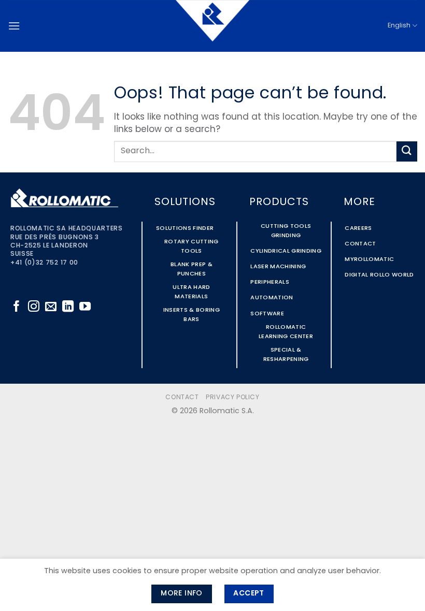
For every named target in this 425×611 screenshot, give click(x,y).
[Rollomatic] (212, 26)
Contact (182, 398)
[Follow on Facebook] (16, 307)
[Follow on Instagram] (33, 307)
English (399, 25)
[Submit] (406, 151)
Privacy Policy (233, 398)
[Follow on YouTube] (85, 307)
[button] (14, 25)
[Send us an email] (50, 307)
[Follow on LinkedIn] (68, 307)
